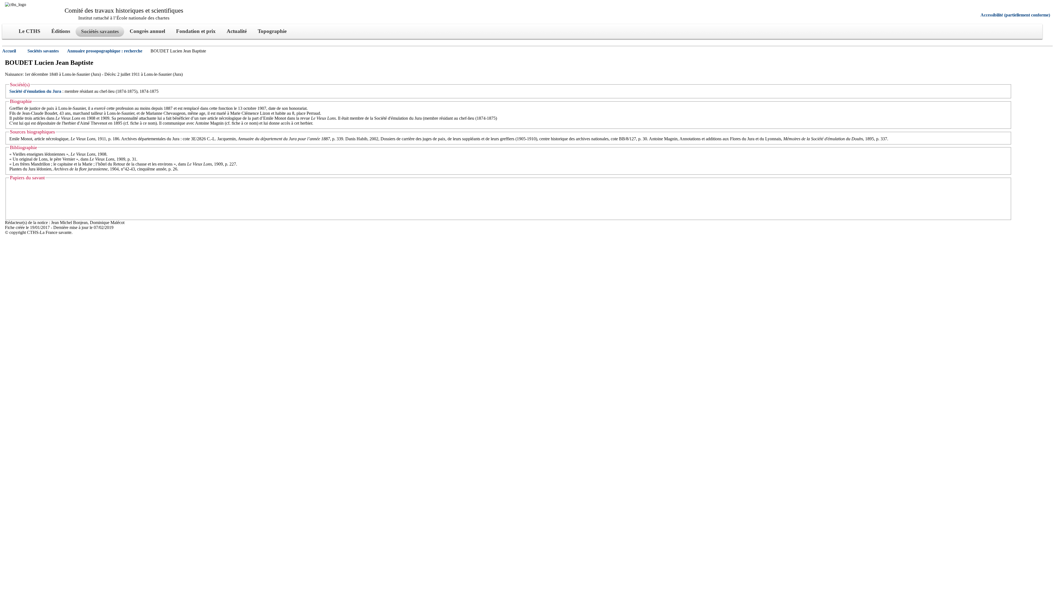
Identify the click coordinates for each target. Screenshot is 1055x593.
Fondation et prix (196, 31)
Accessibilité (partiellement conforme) (1015, 15)
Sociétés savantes (43, 51)
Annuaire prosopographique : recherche (104, 51)
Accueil (9, 51)
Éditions (60, 31)
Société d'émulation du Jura (35, 91)
